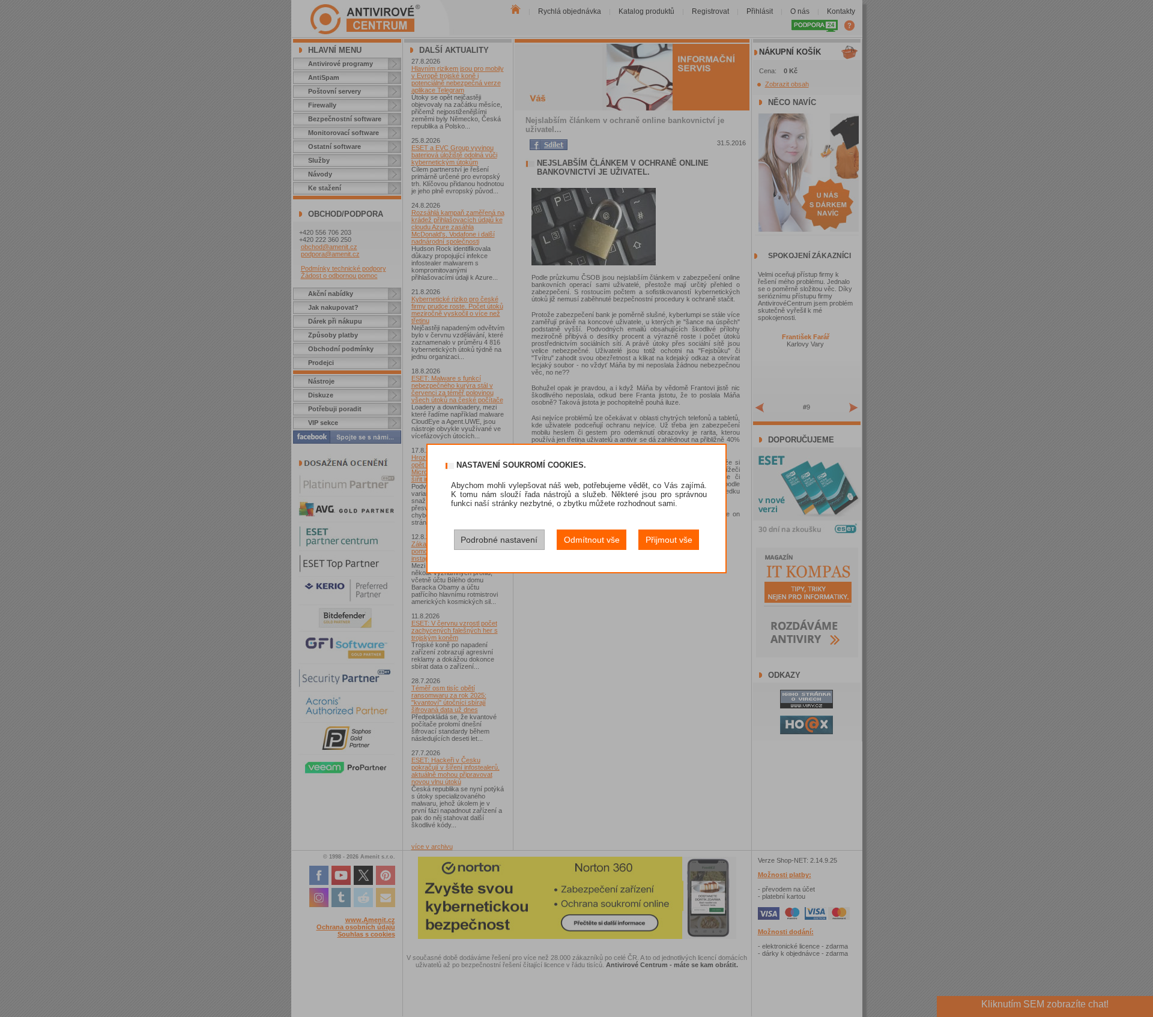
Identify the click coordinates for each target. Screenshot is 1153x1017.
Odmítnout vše (592, 540)
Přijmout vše (669, 540)
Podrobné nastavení (499, 540)
